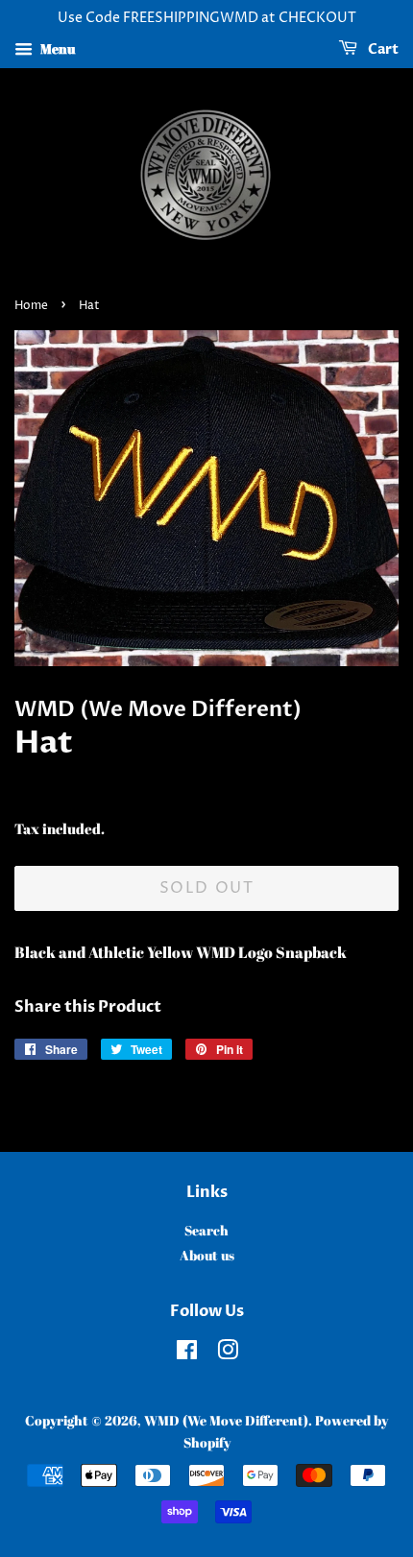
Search (206, 1230)
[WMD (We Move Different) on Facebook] (187, 1353)
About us (207, 1255)
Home (31, 306)
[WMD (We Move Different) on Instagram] (227, 1353)
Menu (56, 48)
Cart (382, 49)
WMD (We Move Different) (226, 1420)
